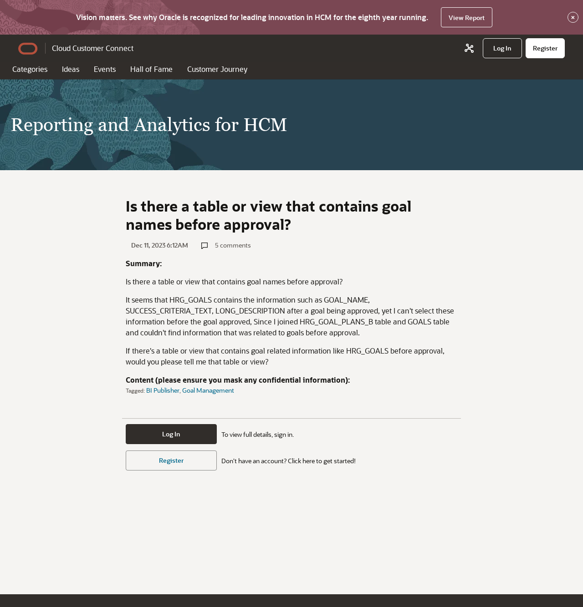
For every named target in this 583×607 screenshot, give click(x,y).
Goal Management (208, 390)
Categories (29, 69)
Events (105, 69)
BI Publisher (162, 390)
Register (171, 460)
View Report (467, 17)
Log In (171, 434)
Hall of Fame (151, 69)
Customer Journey (217, 69)
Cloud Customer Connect (92, 48)
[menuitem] (502, 48)
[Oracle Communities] (469, 48)
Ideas (70, 69)
